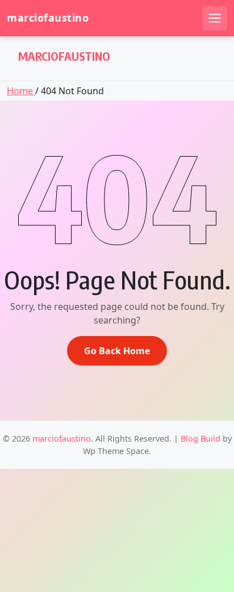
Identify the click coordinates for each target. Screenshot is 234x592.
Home (21, 91)
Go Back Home (117, 351)
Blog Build (200, 438)
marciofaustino (48, 17)
